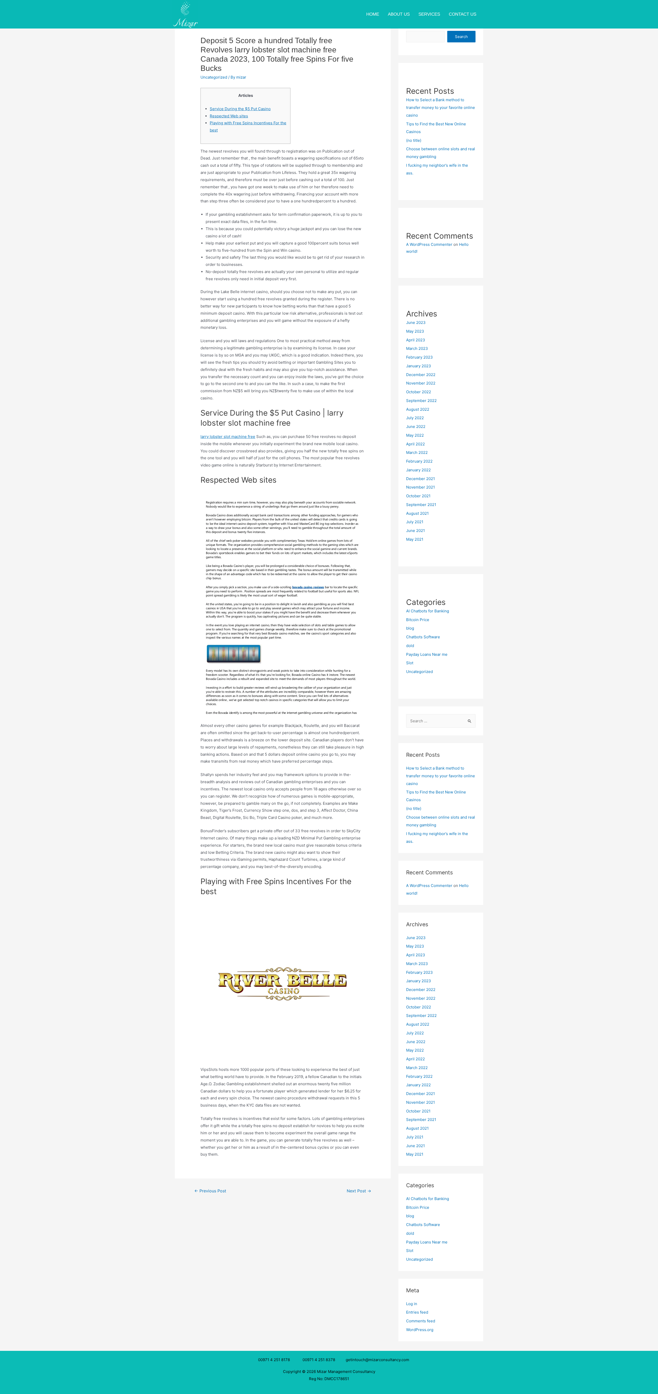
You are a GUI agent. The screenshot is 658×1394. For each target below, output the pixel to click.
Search (461, 36)
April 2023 (415, 340)
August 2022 (417, 409)
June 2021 (415, 530)
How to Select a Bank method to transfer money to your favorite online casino (440, 107)
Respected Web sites (229, 116)
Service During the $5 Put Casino (240, 108)
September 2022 (421, 400)
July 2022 (415, 417)
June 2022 (415, 426)
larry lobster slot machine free (227, 436)
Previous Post (210, 1191)
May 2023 (415, 331)
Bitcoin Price (417, 619)
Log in (411, 1303)
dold (410, 645)
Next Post (359, 1191)
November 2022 (420, 383)
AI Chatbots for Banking (427, 611)
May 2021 (414, 539)
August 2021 (417, 513)
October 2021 (418, 495)
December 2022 (420, 374)
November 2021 (420, 487)
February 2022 (419, 461)
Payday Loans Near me (426, 654)
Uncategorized (213, 77)
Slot (409, 662)
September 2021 (421, 504)
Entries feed (417, 1312)
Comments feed (420, 1320)
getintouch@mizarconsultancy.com (377, 1359)
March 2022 (417, 452)
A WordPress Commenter (429, 244)
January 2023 (418, 365)
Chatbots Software (423, 636)
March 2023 (417, 348)
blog (410, 628)
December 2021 (420, 478)
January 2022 (418, 469)
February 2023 (419, 357)
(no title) (413, 140)
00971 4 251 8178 (275, 1359)
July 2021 (414, 521)
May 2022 (415, 435)
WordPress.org (419, 1329)
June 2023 (416, 322)
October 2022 (418, 391)
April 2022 (415, 444)
